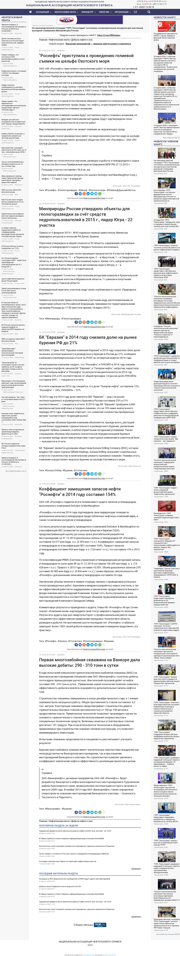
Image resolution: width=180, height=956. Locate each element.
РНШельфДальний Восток (122, 190)
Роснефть (51, 190)
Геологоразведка (68, 190)
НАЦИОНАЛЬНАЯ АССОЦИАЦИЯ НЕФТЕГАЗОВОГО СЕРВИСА (90, 941)
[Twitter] (92, 193)
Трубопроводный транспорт (13, 392)
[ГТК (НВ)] (90, 19)
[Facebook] (76, 193)
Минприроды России (131, 314)
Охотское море (97, 190)
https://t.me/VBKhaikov (108, 35)
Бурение (68, 470)
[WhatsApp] (100, 193)
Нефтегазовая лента (59, 39)
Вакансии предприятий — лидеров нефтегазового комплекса (98, 43)
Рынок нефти (19, 283)
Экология (18, 33)
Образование (19, 357)
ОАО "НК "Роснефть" (132, 186)
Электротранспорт (9, 157)
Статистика (81, 470)
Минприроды (53, 318)
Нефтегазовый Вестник (94, 198)
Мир (16, 195)
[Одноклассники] (84, 193)
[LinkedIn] (88, 193)
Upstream (61, 51)
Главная (43, 39)
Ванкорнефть (53, 808)
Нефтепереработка (10, 66)
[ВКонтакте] (80, 193)
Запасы (63, 641)
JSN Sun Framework (109, 955)
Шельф (83, 190)
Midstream (18, 185)
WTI (155, 4)
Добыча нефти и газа (82, 39)
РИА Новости (134, 466)
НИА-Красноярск (133, 804)
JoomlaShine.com (88, 955)
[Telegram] (96, 193)
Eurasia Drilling (53, 470)
